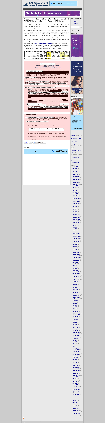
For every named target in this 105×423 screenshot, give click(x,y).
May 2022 (75, 247)
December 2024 (76, 198)
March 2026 (75, 174)
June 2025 (75, 189)
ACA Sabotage (43, 144)
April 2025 (75, 192)
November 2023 (76, 219)
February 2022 (76, 252)
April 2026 (75, 173)
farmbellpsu (73, 144)
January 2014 (76, 410)
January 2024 (76, 216)
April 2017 (75, 345)
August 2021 (75, 262)
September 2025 (76, 184)
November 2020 (76, 276)
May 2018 (75, 324)
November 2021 (76, 257)
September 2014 (76, 395)
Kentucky (26, 144)
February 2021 (76, 271)
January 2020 (76, 292)
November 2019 (76, 295)
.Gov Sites (37, 8)
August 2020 (75, 281)
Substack (76, 21)
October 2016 (76, 354)
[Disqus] (46, 169)
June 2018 (75, 322)
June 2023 (75, 227)
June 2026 (75, 169)
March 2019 (75, 308)
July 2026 (75, 168)
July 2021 (75, 263)
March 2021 (75, 270)
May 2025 (75, 190)
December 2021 (76, 255)
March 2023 (75, 232)
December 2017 (76, 332)
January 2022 (76, 254)
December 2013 (76, 411)
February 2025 (76, 195)
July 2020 (75, 282)
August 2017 (75, 338)
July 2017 (75, 340)
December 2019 (76, 294)
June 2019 (75, 303)
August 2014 (75, 399)
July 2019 (75, 302)
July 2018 (75, 321)
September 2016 (76, 356)
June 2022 (75, 246)
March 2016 (75, 365)
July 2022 (75, 244)
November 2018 (76, 314)
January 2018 (76, 330)
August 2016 (75, 357)
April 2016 (75, 364)
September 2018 (76, 317)
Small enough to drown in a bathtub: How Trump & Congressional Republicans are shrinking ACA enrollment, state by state (76, 159)
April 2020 (75, 287)
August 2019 (75, 300)
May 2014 (75, 403)
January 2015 (76, 387)
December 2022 (76, 236)
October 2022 (76, 239)
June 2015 (75, 380)
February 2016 (76, 367)
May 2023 (75, 228)
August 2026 (75, 166)
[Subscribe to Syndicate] (23, 418)
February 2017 (76, 348)
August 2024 (75, 204)
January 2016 (76, 368)
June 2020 (75, 284)
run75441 (73, 152)
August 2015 (75, 376)
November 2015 (76, 372)
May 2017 (75, 343)
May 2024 (75, 209)
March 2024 (75, 212)
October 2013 (76, 415)
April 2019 (75, 306)
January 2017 (76, 349)
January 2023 (76, 235)
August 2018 (75, 319)
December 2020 (76, 274)
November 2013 (76, 413)
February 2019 (76, 310)
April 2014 (75, 405)
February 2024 (76, 214)
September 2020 (76, 279)
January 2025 (76, 196)
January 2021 (76, 273)
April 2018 (75, 325)
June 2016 (75, 360)
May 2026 (75, 171)
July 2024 (75, 206)
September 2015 (76, 375)
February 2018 (76, 329)
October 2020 (76, 278)
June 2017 (75, 341)
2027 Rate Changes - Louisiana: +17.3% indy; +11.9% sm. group (76, 140)
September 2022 (76, 241)
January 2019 (76, 311)
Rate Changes (44, 8)
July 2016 (75, 359)
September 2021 (76, 260)
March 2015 (75, 384)
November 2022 (76, 238)
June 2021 (75, 265)
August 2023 (75, 224)
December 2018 (76, 313)
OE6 (30, 144)
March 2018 (75, 327)
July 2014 (75, 400)
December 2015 (76, 370)
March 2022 (75, 251)
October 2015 (76, 373)
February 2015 (76, 386)
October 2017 (76, 335)
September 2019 (76, 298)
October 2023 (76, 220)
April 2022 (75, 249)
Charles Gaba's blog (39, 142)
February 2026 (76, 176)
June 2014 (75, 402)
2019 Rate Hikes (36, 144)
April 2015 (75, 383)
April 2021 (75, 268)
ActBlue (76, 20)
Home (25, 8)
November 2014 (76, 391)
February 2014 (76, 408)
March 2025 (75, 193)
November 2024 (76, 200)
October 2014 (76, 394)
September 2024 (76, 203)
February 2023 (76, 233)
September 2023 (76, 222)
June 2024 (75, 208)
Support (69, 8)
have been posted (46, 24)
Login (73, 8)
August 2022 (75, 243)
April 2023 (75, 230)
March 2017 (75, 346)
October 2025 (76, 182)
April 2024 (75, 211)
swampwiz (73, 135)
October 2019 (76, 297)
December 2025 (76, 179)
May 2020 (75, 286)
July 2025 (75, 187)
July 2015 (75, 378)
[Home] (36, 5)
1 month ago (79, 150)
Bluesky (76, 23)
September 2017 (76, 337)
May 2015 (75, 381)
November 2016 (76, 353)
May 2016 (75, 362)
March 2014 (75, 407)
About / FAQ (59, 8)
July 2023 (75, 225)
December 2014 (76, 389)
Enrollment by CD (51, 8)
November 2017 (76, 333)
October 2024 (76, 201)
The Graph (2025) (31, 8)
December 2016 (76, 351)
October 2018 (76, 316)
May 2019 (75, 305)
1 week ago (75, 141)
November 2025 (76, 181)
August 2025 (75, 185)
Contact (64, 8)
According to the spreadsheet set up (43, 43)
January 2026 (76, 177)
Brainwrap (80, 421)
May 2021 (75, 267)
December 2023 (76, 217)
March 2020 (75, 289)
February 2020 (76, 290)
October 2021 (76, 259)
